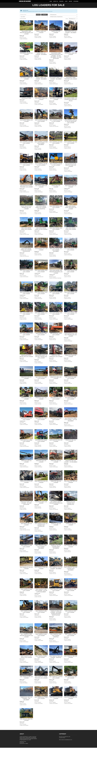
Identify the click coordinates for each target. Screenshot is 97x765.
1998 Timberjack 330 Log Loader (71, 677)
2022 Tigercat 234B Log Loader (41, 611)
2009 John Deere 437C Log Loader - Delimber (56, 250)
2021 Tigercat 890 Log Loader (70, 656)
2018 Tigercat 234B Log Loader (70, 590)
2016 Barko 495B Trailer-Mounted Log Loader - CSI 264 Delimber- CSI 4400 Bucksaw (55, 55)
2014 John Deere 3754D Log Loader (70, 228)
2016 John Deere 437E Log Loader (41, 293)
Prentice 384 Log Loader (56, 482)
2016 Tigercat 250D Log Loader (41, 635)
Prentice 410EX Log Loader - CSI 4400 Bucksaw (26, 503)
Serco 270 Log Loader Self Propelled (70, 503)
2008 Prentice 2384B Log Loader (26, 440)
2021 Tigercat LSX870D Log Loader (55, 677)
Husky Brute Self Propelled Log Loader (26, 207)
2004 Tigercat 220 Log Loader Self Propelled (41, 525)
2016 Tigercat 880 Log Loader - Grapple (56, 656)
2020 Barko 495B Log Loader (26, 78)
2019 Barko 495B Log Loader (71, 53)
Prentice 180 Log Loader (26, 378)
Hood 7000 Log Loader (56, 186)
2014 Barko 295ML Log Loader (26, 53)
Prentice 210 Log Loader (26, 398)
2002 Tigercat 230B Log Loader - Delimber (41, 547)
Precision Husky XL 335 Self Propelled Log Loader (41, 357)
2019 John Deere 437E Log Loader (41, 313)
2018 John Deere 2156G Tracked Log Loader (70, 207)
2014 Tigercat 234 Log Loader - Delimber (56, 568)
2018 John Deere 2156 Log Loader (56, 207)
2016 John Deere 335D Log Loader (56, 228)
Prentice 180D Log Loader (55, 378)
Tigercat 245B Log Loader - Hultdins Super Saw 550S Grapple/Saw (55, 613)
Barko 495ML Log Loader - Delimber (41, 78)
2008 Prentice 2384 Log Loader (55, 419)
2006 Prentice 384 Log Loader (41, 482)
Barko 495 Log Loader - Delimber (41, 53)
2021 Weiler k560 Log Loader (26, 719)
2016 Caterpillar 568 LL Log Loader (41, 164)
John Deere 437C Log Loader (41, 249)
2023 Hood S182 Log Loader (70, 186)
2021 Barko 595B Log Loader (56, 99)
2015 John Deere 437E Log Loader (41, 271)
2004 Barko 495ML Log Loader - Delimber (56, 78)
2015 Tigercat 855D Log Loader (41, 656)
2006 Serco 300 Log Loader (26, 524)
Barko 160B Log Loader (41, 32)
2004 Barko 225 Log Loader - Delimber (70, 32)
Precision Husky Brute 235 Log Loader (26, 356)
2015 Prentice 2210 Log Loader (26, 419)
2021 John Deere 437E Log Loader (70, 271)
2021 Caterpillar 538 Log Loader (41, 120)
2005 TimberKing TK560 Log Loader (41, 698)
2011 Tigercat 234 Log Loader (70, 546)
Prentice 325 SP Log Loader (26, 482)
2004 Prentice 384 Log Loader (70, 482)
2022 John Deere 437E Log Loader (26, 293)
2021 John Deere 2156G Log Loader (26, 228)
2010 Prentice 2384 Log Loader (41, 419)
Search (38, 14)
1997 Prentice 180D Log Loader (41, 378)
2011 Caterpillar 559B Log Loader (26, 142)
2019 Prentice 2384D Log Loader (41, 440)
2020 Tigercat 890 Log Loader (26, 677)
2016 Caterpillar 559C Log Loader (55, 142)
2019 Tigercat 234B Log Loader (55, 590)
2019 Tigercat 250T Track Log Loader (26, 656)
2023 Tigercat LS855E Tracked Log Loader (41, 677)
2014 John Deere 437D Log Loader (26, 271)
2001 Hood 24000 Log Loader (41, 186)
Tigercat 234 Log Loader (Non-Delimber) (56, 547)
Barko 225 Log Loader (56, 32)
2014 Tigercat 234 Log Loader (41, 568)
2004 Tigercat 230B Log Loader (26, 546)
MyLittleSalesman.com (68, 739)
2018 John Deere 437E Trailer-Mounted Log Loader (55, 272)
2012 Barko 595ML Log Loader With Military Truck (70, 99)
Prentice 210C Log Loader (41, 398)
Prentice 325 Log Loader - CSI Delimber (70, 461)
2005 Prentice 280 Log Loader (55, 440)
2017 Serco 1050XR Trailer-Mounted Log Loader (55, 503)
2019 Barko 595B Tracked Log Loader (70, 78)
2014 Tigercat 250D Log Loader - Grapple (55, 636)
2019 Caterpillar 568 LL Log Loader (56, 164)
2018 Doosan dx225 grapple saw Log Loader (70, 165)
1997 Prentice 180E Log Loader (70, 378)
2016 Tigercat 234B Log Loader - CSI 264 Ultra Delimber (41, 590)
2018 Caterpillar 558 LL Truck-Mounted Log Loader (71, 121)
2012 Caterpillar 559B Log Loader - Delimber (41, 143)
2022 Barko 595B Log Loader (41, 99)
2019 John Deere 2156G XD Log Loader (41, 228)
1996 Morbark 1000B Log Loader (56, 334)
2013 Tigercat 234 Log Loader (26, 568)
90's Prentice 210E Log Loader (70, 398)
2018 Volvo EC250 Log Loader (56, 698)
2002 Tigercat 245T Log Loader (70, 611)
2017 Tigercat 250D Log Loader (70, 635)
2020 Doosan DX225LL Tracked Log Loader (26, 186)
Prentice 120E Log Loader (70, 356)
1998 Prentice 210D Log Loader (55, 398)
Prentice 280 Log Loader (71, 440)
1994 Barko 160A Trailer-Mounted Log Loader (26, 33)
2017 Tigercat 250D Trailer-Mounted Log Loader (26, 636)
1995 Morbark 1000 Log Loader (41, 334)
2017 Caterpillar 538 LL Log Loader (56, 120)
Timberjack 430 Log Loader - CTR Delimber (26, 698)
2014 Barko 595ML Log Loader (26, 120)
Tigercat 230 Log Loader (56, 524)
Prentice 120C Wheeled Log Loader (55, 356)
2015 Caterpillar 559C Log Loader (70, 142)
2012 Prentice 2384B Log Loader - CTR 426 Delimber (70, 420)
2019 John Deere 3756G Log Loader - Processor (26, 250)
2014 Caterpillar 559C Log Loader (26, 164)
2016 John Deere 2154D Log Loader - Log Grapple (41, 207)
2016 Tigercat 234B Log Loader (26, 590)
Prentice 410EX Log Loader (41, 502)
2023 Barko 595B (26, 98)
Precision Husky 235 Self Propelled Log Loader (71, 335)
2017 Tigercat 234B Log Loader (26, 611)
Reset (45, 14)
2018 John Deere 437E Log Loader (70, 293)
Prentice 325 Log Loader (26, 461)
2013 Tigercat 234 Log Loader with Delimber (70, 569)
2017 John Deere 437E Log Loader (56, 293)
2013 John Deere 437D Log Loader (70, 249)
